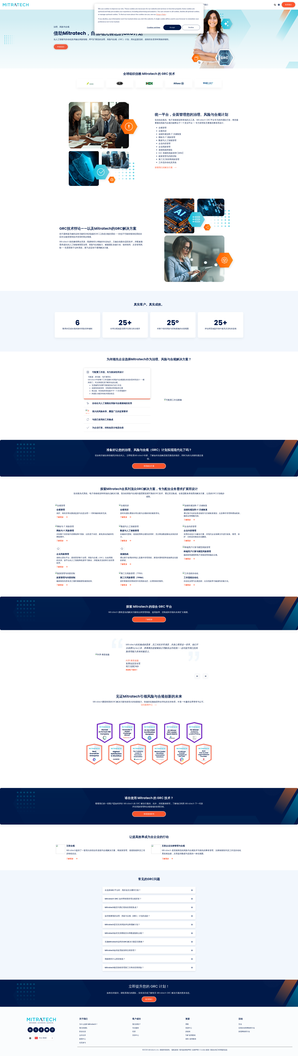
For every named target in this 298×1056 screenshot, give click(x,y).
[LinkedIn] (30, 1029)
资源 (187, 1018)
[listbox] (43, 1038)
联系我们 (288, 4)
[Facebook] (41, 1029)
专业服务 (135, 1028)
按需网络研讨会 (244, 1031)
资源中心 (188, 1028)
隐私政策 (175, 1050)
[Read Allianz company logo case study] (178, 83)
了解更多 (60, 517)
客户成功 (136, 1018)
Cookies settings (153, 27)
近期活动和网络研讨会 (247, 1028)
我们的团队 (83, 1028)
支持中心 (135, 1035)
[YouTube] (46, 1029)
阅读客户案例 (131, 670)
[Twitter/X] (35, 1029)
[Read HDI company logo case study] (149, 83)
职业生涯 (82, 1031)
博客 (187, 1024)
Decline (191, 27)
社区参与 (82, 1042)
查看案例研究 (149, 814)
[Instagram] (52, 1029)
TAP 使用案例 (190, 1035)
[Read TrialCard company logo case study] (208, 83)
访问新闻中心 (147, 704)
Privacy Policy (161, 14)
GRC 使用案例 (190, 1039)
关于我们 (204, 4)
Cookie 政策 (204, 1050)
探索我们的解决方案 (164, 167)
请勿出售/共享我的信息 (218, 1050)
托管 (134, 1031)
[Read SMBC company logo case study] (90, 83)
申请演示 (60, 47)
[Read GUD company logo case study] (119, 83)
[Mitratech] (16, 5)
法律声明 (195, 1050)
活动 (241, 1018)
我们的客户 (136, 1024)
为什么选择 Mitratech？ (88, 1024)
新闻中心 (82, 1039)
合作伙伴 (82, 1035)
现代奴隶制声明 (185, 1050)
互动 (240, 1024)
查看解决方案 (149, 466)
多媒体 (187, 1031)
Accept (172, 27)
